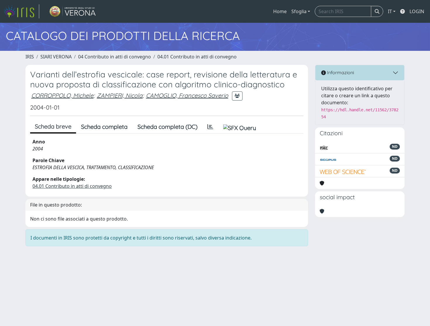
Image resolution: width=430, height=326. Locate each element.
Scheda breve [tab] (53, 126)
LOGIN (417, 11)
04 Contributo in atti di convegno (114, 56)
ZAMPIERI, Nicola (119, 95)
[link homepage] (21, 11)
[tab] (210, 127)
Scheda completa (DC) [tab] (167, 126)
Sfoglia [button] (299, 11)
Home (280, 11)
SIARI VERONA (56, 56)
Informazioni (340, 72)
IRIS (29, 56)
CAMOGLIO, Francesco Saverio (187, 95)
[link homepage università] (73, 11)
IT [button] (390, 11)
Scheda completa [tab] (104, 126)
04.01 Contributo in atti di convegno (197, 56)
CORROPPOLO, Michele (62, 95)
